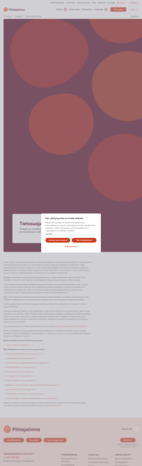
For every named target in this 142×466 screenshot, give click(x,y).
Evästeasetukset (71, 246)
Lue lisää (48, 234)
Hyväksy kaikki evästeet (58, 240)
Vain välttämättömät (84, 240)
